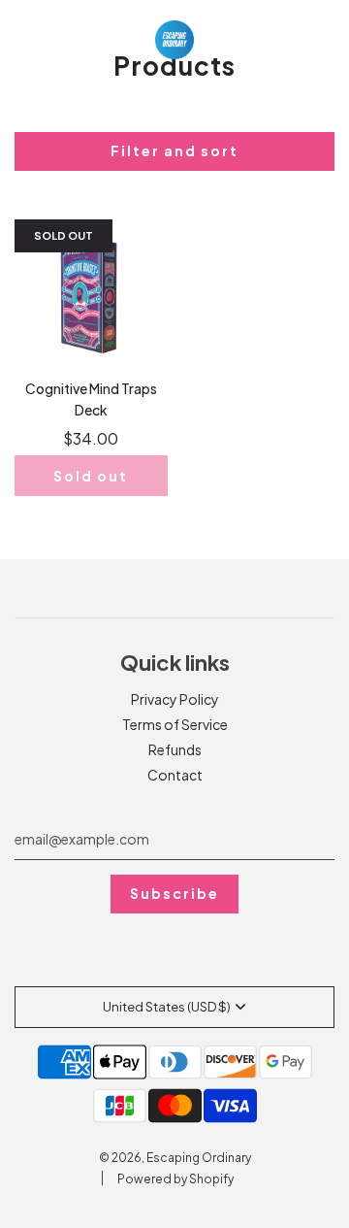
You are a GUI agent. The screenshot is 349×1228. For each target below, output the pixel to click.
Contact (175, 774)
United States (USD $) (167, 1006)
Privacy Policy (175, 699)
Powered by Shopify (175, 1179)
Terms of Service (175, 724)
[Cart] (315, 40)
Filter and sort (174, 150)
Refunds (175, 749)
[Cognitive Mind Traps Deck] (91, 296)
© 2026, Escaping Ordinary (175, 1157)
